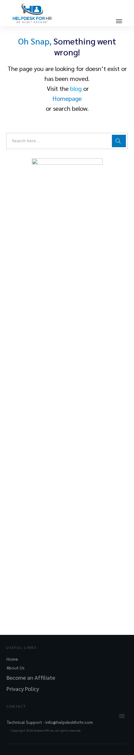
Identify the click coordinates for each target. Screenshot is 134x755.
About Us (16, 667)
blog (76, 88)
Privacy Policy (23, 688)
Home (12, 659)
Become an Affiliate (31, 677)
